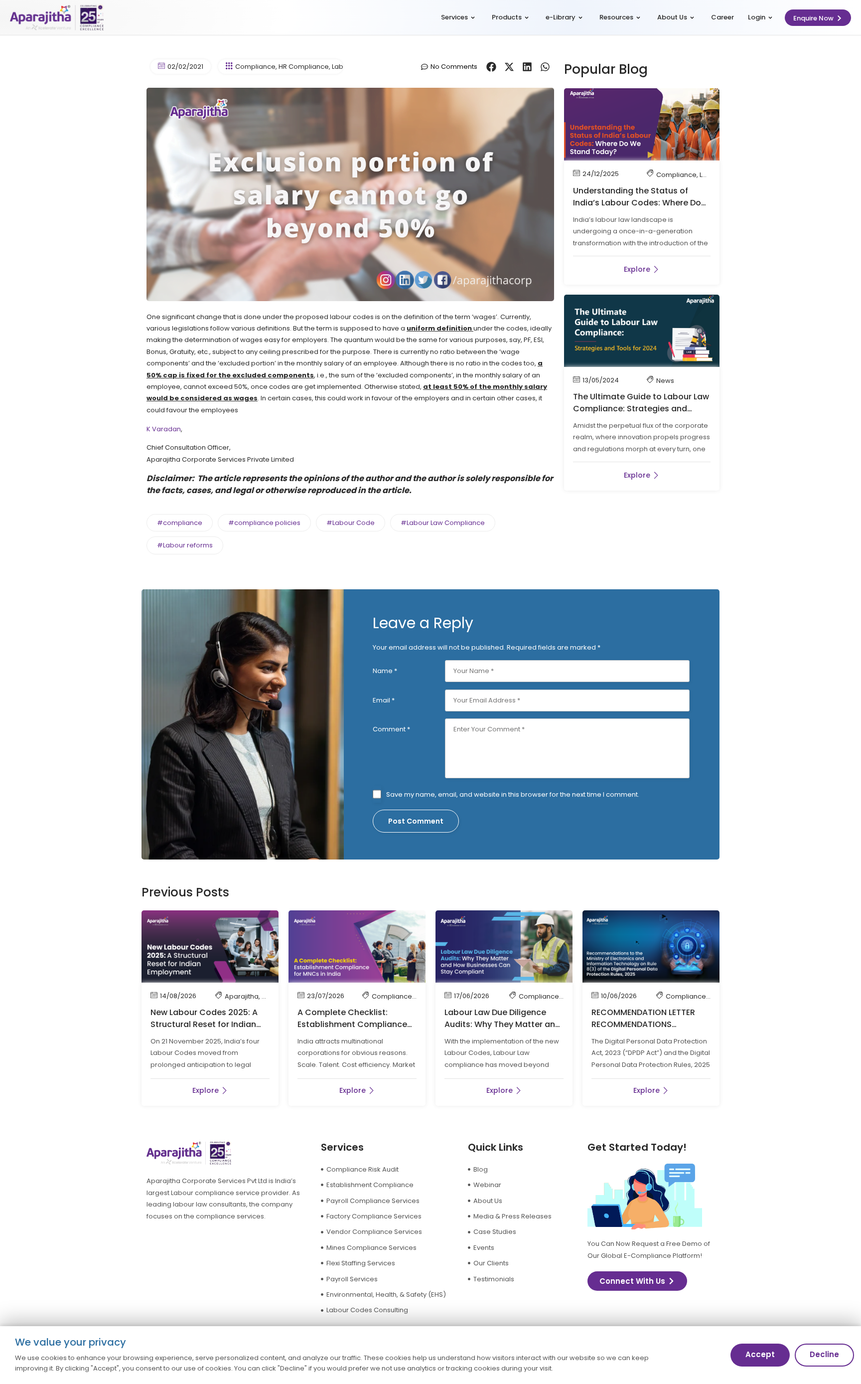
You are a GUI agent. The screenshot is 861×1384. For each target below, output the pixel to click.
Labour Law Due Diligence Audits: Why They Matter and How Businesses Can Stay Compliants (502, 1030)
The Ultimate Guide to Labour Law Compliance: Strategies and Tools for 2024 (641, 408)
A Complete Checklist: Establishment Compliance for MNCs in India (352, 1024)
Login (756, 17)
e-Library (560, 17)
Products (507, 17)
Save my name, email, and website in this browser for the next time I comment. (512, 794)
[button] (491, 66)
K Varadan (163, 429)
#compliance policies (264, 522)
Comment (391, 729)
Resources (616, 17)
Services (454, 17)
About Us (672, 17)
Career (722, 17)
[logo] (57, 17)
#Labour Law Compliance (443, 522)
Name (385, 671)
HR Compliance (304, 66)
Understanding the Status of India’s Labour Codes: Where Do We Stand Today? (637, 202)
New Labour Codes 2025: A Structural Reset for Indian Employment (204, 1024)
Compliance (255, 66)
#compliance (179, 522)
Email (384, 700)
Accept (760, 1354)
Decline (824, 1354)
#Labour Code (350, 522)
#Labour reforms (185, 545)
